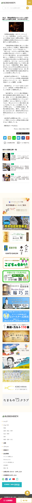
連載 (4, 443)
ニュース (6, 425)
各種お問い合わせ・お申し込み (12, 471)
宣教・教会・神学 (8, 431)
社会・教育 (6, 434)
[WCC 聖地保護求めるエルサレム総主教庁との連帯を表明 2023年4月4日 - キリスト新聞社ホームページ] (18, 139)
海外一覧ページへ (22, 133)
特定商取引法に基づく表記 (10, 497)
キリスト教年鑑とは (8, 462)
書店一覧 (5, 468)
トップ (5, 421)
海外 (4, 436)
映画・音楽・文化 (8, 439)
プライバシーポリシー (23, 497)
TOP (27, 494)
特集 (4, 428)
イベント (6, 446)
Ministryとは (6, 459)
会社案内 (5, 465)
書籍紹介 (6, 450)
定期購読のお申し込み (10, 475)
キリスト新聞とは (8, 456)
